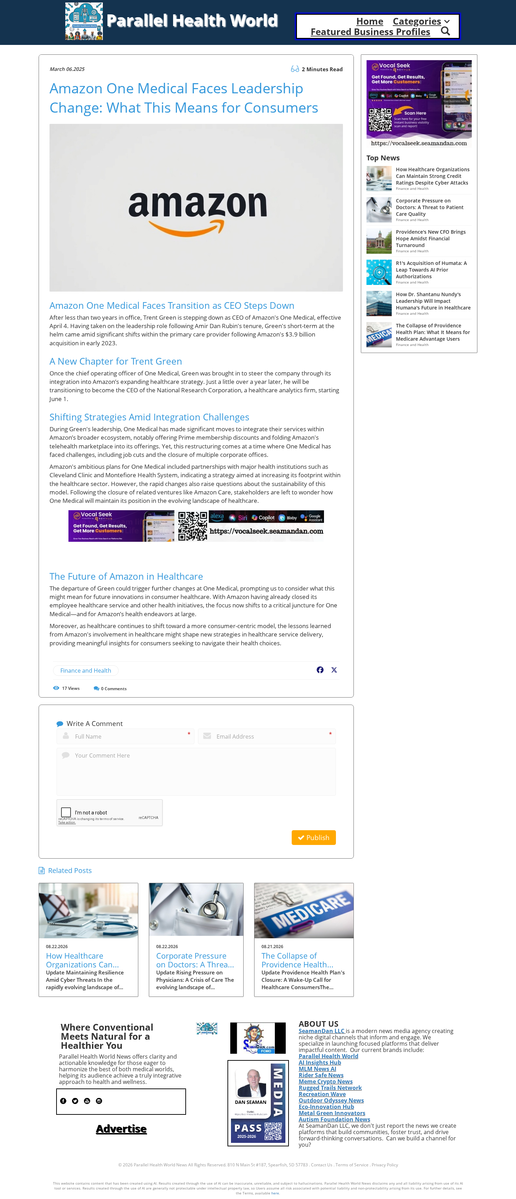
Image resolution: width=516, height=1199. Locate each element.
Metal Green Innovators (332, 1113)
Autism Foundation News (334, 1119)
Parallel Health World (328, 1056)
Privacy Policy (385, 1165)
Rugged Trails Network (330, 1088)
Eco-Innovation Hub (326, 1107)
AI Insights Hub (320, 1062)
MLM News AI (317, 1069)
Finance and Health (85, 670)
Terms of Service (352, 1165)
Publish (317, 837)
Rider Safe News (321, 1075)
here (275, 1193)
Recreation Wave (322, 1094)
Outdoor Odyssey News (331, 1100)
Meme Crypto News (326, 1081)
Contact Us (321, 1165)
